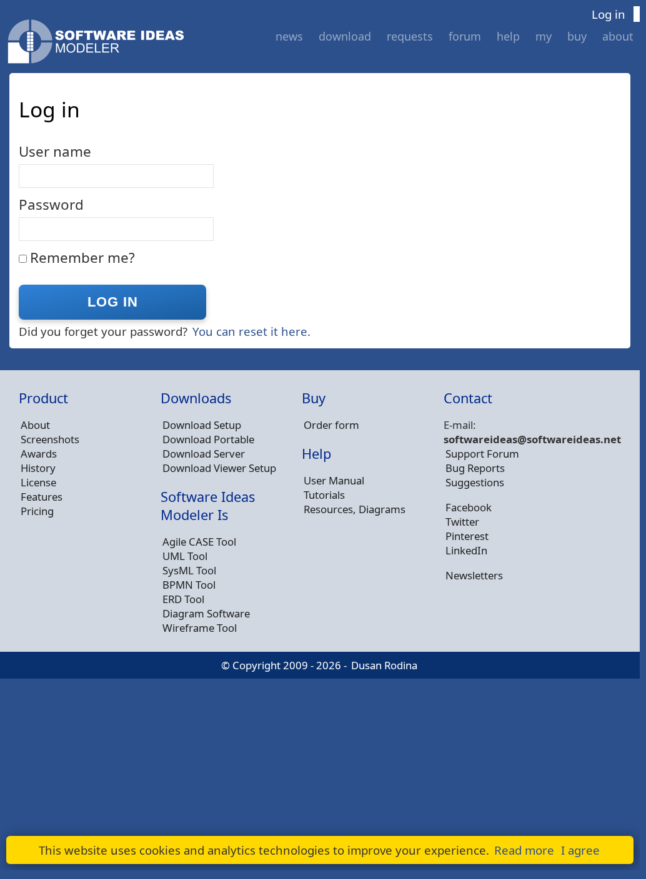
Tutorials (324, 495)
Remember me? (82, 257)
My (543, 36)
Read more (524, 850)
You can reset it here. (251, 331)
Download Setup (201, 425)
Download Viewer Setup (219, 468)
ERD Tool (183, 599)
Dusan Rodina (384, 665)
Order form (331, 425)
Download (345, 36)
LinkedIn (466, 550)
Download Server (203, 453)
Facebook (468, 507)
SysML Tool (189, 570)
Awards (39, 453)
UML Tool (184, 556)
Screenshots (50, 439)
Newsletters (474, 575)
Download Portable (208, 439)
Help (508, 36)
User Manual (334, 480)
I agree (580, 850)
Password (51, 204)
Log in (608, 14)
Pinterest (467, 536)
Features (41, 496)
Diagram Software (206, 613)
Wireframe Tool (199, 628)
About (618, 36)
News (289, 36)
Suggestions (474, 482)
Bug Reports (475, 468)
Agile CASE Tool (199, 541)
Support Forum (482, 453)
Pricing (37, 511)
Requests (410, 36)
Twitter (462, 521)
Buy (577, 36)
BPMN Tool (189, 584)
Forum (465, 36)
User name (55, 151)
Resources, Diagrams (354, 509)
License (38, 482)
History (38, 468)
